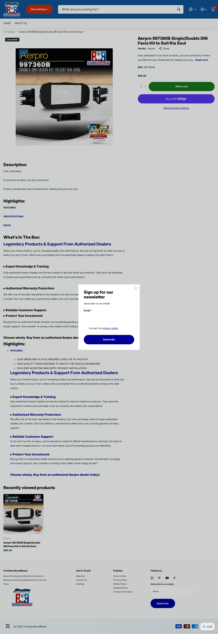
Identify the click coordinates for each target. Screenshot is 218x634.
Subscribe (109, 339)
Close (136, 288)
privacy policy (110, 328)
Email (88, 310)
